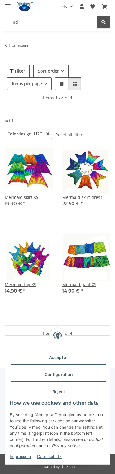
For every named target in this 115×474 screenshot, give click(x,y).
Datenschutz (49, 456)
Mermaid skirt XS (21, 197)
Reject (58, 391)
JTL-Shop (67, 466)
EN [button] (64, 6)
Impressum (20, 456)
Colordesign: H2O (25, 134)
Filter (19, 71)
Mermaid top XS (20, 284)
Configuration (59, 374)
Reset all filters (70, 134)
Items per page (27, 83)
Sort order (48, 71)
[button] (81, 6)
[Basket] (104, 6)
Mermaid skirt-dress (82, 197)
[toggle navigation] (8, 3)
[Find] (103, 22)
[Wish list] (92, 6)
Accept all (59, 357)
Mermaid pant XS (79, 284)
